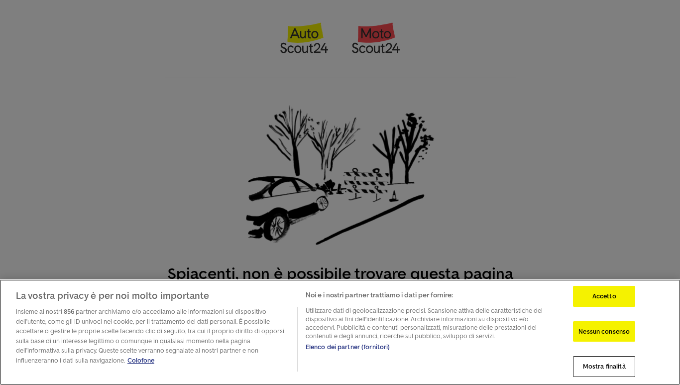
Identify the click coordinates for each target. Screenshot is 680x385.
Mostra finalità (604, 366)
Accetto (604, 296)
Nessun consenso (604, 331)
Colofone (140, 360)
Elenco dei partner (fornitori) (348, 347)
